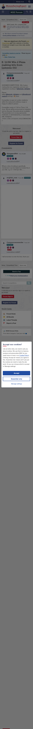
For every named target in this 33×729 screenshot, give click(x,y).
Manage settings (16, 384)
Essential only (16, 379)
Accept (16, 373)
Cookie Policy (24, 355)
